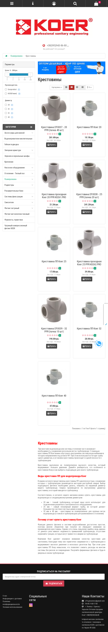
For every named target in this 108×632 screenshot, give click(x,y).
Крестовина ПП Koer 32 (89, 328)
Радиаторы (9, 185)
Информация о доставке (12, 599)
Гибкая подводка (11, 144)
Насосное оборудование (14, 167)
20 (9, 105)
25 (9, 109)
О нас (5, 596)
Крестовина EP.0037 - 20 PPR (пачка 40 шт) (54, 129)
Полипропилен (10, 179)
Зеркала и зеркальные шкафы (17, 156)
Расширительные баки (13, 191)
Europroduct (13, 89)
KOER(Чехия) (13, 94)
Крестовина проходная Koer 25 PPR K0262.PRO (89, 263)
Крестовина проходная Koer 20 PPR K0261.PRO (54, 196)
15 (89, 87)
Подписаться (55, 583)
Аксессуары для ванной (14, 133)
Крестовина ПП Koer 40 (54, 395)
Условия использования (12, 607)
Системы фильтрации (13, 196)
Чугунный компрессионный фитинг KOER (15, 227)
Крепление (8, 162)
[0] (96, 3)
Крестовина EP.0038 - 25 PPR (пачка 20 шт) (89, 196)
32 (9, 113)
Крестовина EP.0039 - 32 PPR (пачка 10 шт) (54, 330)
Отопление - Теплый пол (14, 173)
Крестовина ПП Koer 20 (89, 127)
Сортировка (56, 87)
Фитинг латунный (11, 208)
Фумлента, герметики (13, 220)
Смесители (9, 202)
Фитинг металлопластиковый (16, 214)
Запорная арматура (12, 150)
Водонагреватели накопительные (18, 139)
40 (9, 117)
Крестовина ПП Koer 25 (54, 261)
